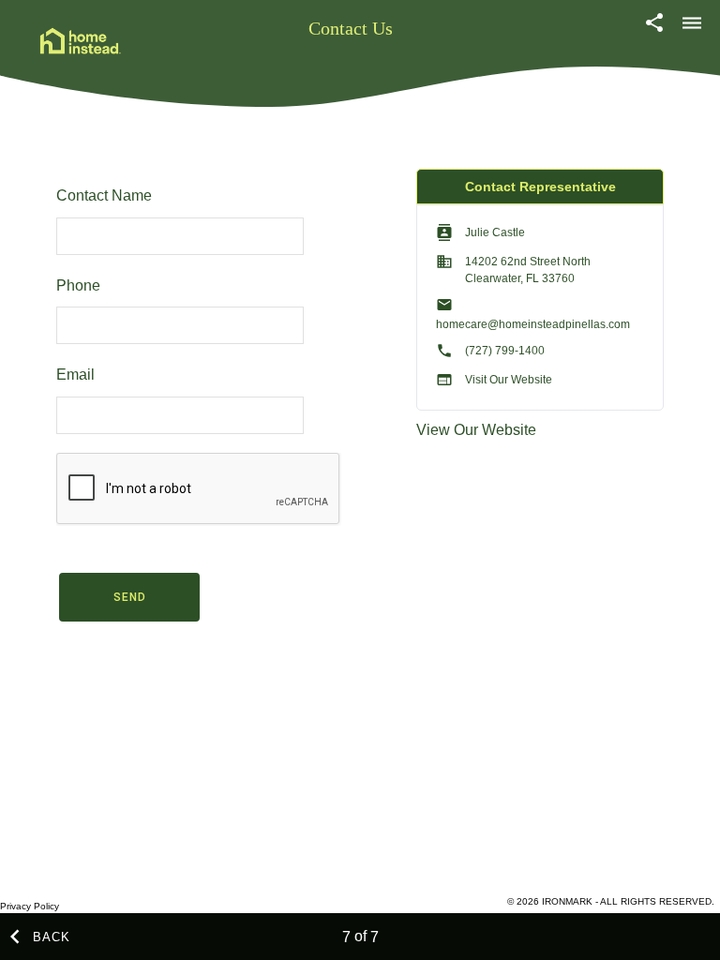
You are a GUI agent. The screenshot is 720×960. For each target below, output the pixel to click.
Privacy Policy (29, 906)
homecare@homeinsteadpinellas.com (533, 324)
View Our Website (476, 430)
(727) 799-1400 (505, 350)
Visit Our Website (508, 379)
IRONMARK (567, 901)
